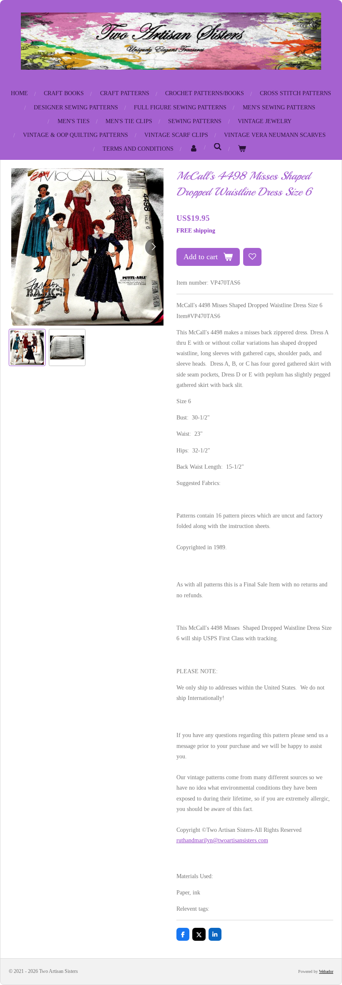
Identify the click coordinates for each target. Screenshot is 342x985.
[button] (27, 347)
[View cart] (242, 149)
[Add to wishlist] (252, 257)
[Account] (194, 149)
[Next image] (153, 247)
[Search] (218, 147)
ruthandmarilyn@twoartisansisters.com (222, 840)
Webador (326, 971)
